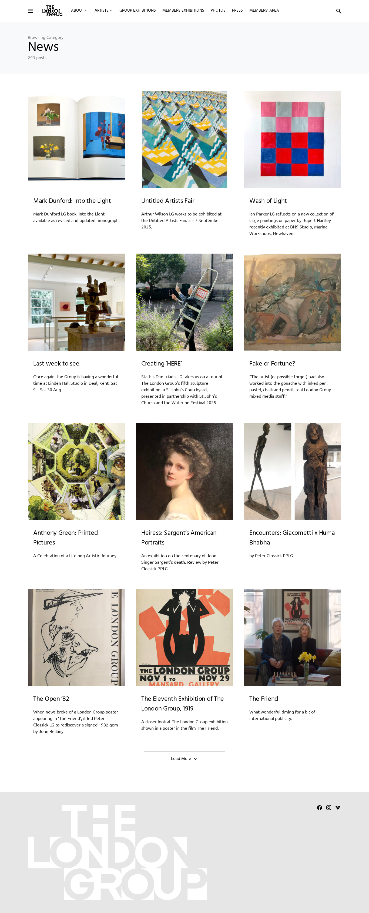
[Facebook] (319, 807)
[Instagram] (328, 807)
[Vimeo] (337, 807)
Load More (181, 758)
